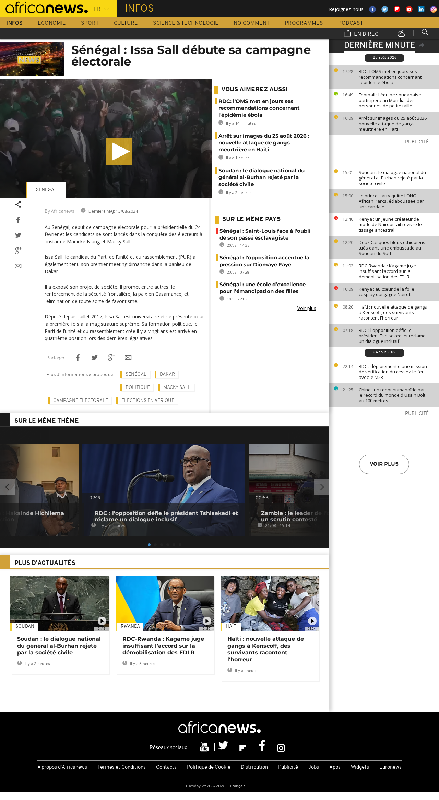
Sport (90, 23)
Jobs (313, 767)
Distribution (254, 767)
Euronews (390, 767)
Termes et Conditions (121, 767)
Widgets (360, 767)
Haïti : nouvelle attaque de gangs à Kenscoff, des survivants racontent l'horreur (393, 312)
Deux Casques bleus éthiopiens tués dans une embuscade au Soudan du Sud (392, 248)
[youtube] (205, 747)
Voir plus (384, 464)
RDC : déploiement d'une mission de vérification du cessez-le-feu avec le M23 (393, 371)
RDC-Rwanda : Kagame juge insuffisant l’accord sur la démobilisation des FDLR (387, 271)
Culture (126, 23)
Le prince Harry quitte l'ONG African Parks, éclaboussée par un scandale (391, 201)
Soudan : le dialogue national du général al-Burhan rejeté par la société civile (392, 178)
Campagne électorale (80, 400)
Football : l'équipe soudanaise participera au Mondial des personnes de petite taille (390, 100)
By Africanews (59, 211)
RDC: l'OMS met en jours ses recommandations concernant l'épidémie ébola (390, 77)
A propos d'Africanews (62, 767)
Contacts (166, 767)
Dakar (167, 374)
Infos (15, 23)
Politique (138, 387)
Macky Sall (177, 387)
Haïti (232, 626)
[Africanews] (44, 7)
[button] (119, 151)
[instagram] (281, 747)
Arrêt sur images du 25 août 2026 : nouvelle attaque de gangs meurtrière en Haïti (394, 123)
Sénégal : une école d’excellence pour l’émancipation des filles (263, 287)
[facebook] (262, 747)
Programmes (304, 23)
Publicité (288, 767)
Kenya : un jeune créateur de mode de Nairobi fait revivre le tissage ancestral (390, 224)
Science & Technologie (185, 23)
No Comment (252, 23)
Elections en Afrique (147, 400)
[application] (106, 138)
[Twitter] (224, 747)
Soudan (24, 626)
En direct (367, 34)
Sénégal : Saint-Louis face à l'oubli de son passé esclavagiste (265, 234)
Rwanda (130, 626)
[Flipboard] (243, 747)
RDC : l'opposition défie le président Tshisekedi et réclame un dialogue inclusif (392, 335)
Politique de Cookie (208, 767)
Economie (52, 23)
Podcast (350, 23)
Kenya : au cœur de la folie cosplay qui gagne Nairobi (386, 291)
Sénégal (46, 190)
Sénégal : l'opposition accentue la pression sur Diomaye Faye (264, 261)
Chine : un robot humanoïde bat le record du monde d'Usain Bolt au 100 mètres (392, 395)
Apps (335, 767)
